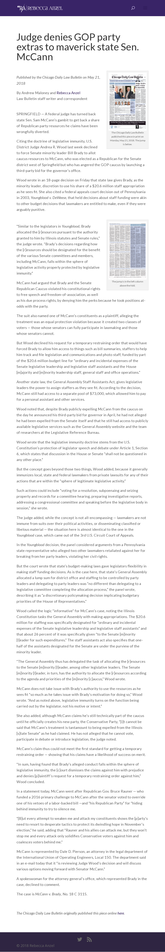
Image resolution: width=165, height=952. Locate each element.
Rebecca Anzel (68, 93)
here (121, 913)
